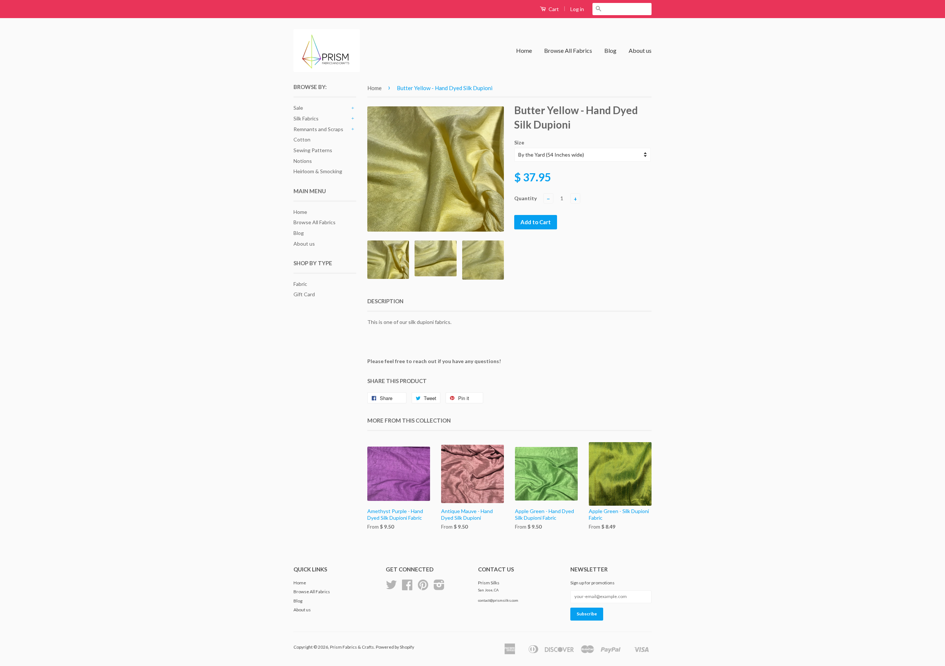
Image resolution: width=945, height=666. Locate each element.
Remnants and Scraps (318, 129)
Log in (577, 9)
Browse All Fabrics (568, 50)
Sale (298, 108)
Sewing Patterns (312, 150)
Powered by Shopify (395, 647)
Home (524, 50)
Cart (553, 9)
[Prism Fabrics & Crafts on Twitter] (391, 587)
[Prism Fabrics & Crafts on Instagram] (439, 587)
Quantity (525, 198)
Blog (610, 50)
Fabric (300, 284)
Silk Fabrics (306, 118)
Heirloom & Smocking (317, 171)
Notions (302, 161)
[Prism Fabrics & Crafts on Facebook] (407, 587)
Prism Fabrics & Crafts (352, 647)
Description (385, 301)
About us (640, 50)
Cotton (301, 139)
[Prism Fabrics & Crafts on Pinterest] (423, 587)
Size (519, 142)
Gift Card (304, 294)
